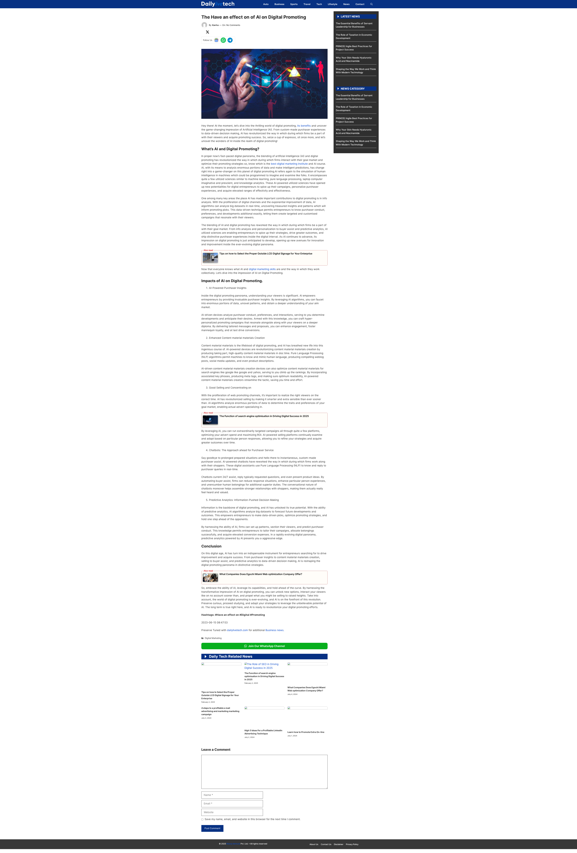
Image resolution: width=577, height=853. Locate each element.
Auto (266, 4)
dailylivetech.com (237, 630)
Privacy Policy (352, 844)
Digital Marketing (213, 638)
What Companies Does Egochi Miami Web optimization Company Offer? (260, 574)
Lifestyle (332, 4)
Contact (360, 4)
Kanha (215, 25)
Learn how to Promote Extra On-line (305, 732)
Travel (307, 4)
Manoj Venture (233, 843)
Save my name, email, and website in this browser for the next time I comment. (253, 819)
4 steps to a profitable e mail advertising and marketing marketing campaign (220, 711)
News (346, 4)
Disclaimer (338, 844)
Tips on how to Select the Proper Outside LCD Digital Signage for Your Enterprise (265, 253)
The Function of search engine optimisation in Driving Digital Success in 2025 (264, 416)
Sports (294, 4)
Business (279, 4)
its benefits (304, 125)
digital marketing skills (262, 269)
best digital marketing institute (289, 163)
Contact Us (326, 844)
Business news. (275, 630)
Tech (319, 4)
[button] (371, 4)
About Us (314, 844)
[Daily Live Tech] (217, 4)
